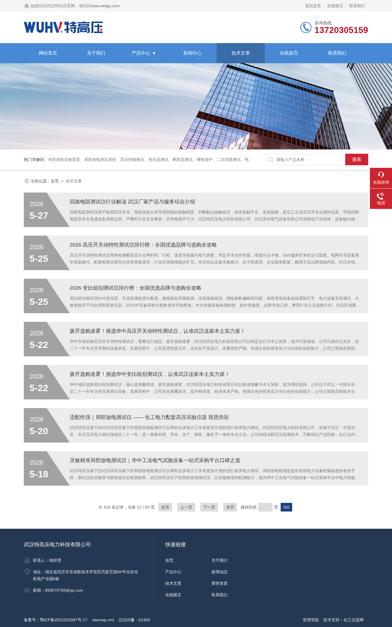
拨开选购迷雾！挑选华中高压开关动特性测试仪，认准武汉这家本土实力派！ (157, 331)
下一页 (209, 507)
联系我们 (357, 5)
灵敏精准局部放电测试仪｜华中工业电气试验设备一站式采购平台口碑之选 (155, 460)
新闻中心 (192, 53)
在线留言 (335, 5)
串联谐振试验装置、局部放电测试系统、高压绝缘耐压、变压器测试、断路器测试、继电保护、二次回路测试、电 (148, 159)
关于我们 (96, 53)
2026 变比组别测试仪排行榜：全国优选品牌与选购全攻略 (135, 288)
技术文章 (241, 53)
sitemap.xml (103, 620)
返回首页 (313, 5)
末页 (230, 507)
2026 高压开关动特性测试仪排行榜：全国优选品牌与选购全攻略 (143, 245)
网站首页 (48, 53)
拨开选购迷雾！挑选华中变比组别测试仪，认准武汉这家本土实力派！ (150, 374)
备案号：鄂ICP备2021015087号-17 (56, 620)
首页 (55, 181)
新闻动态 (219, 572)
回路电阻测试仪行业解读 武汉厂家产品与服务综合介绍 (132, 202)
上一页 (186, 507)
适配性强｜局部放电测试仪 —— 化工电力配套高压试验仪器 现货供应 (149, 417)
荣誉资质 (219, 583)
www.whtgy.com (105, 5)
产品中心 (141, 53)
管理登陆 (311, 620)
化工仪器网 (354, 620)
